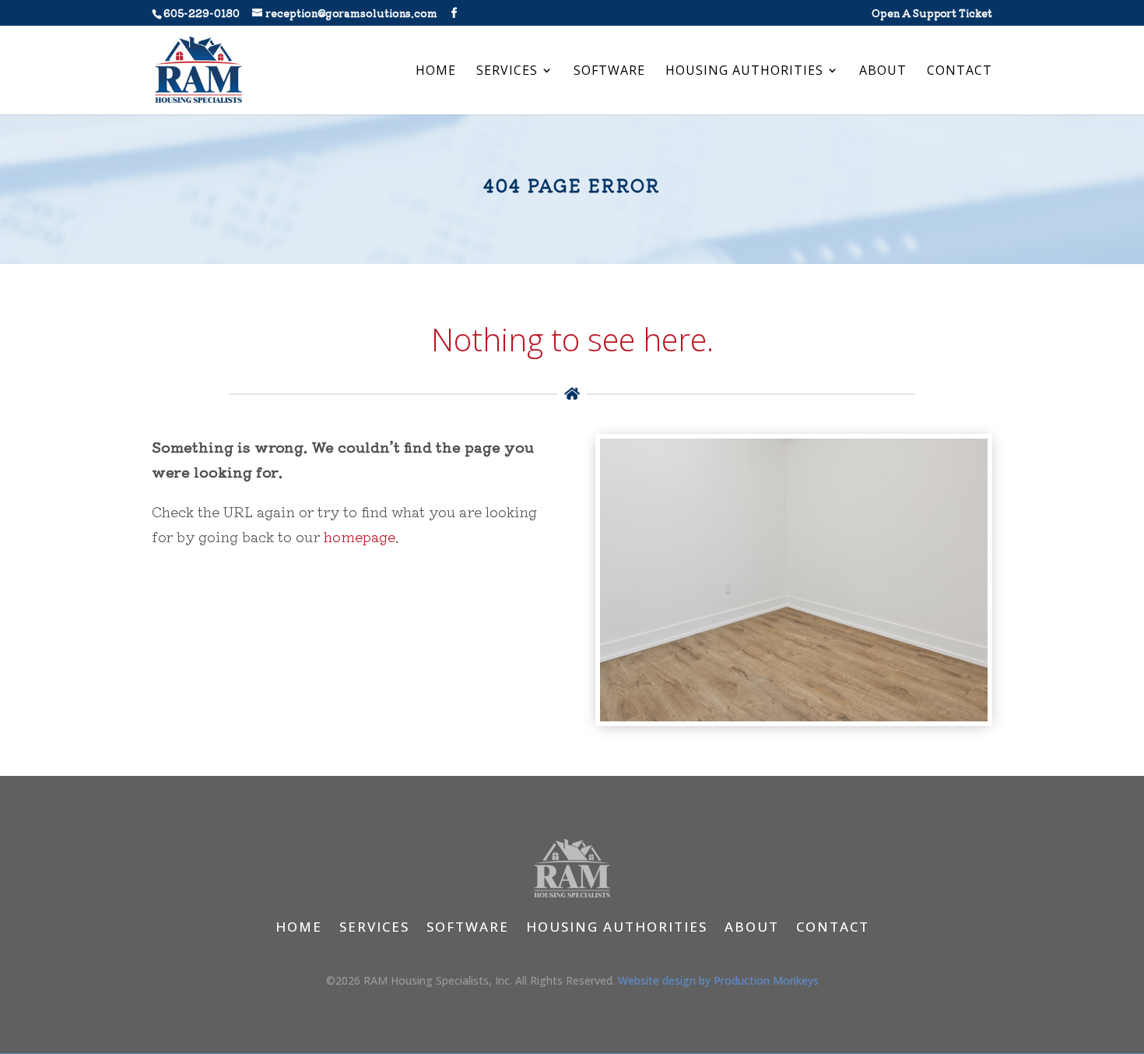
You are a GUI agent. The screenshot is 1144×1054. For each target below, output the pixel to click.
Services (507, 72)
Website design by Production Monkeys (718, 980)
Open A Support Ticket (932, 14)
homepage (359, 536)
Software (609, 72)
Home (436, 72)
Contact (959, 72)
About (883, 72)
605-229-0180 (201, 12)
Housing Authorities (744, 72)
